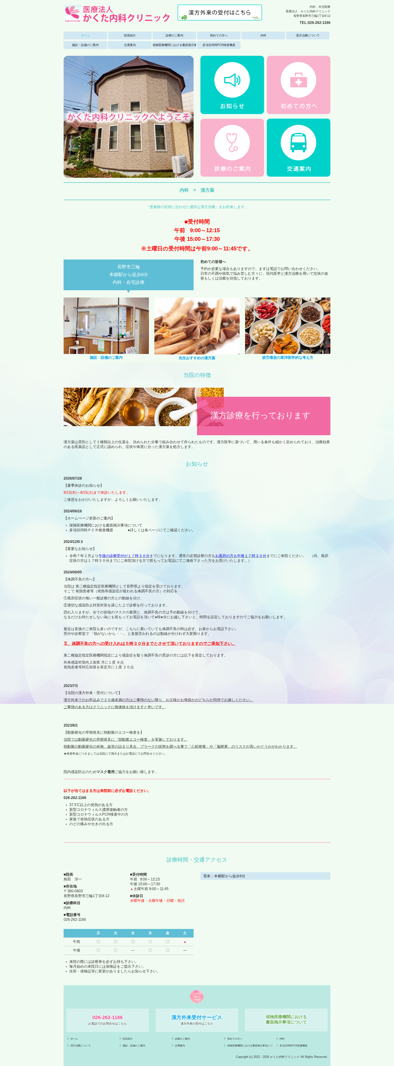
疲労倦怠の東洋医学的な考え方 (287, 357)
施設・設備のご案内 (85, 45)
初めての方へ (219, 35)
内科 (263, 35)
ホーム (85, 35)
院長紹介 (130, 35)
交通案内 (130, 45)
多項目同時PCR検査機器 (218, 45)
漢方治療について (308, 35)
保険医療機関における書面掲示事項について (174, 45)
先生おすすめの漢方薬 (197, 358)
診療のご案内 (174, 35)
